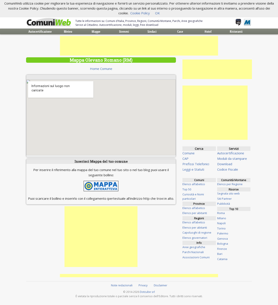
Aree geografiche (193, 247)
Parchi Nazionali (193, 252)
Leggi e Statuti (193, 169)
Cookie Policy (140, 13)
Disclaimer (160, 285)
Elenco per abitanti (194, 213)
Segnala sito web (228, 193)
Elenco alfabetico (193, 184)
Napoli (221, 223)
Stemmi (124, 31)
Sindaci (152, 31)
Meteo (68, 31)
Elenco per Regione (230, 184)
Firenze (222, 249)
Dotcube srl (147, 292)
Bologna (222, 244)
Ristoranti (236, 31)
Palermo (222, 233)
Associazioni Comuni (196, 257)
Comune (188, 153)
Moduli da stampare (232, 158)
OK (157, 13)
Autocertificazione (40, 31)
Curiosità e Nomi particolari (193, 196)
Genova (222, 239)
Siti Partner (224, 199)
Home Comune (101, 68)
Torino (221, 228)
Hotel (208, 31)
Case (180, 31)
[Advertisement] (139, 46)
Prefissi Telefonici (195, 164)
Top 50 (186, 189)
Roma (221, 213)
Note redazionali (121, 285)
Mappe (96, 31)
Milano (221, 218)
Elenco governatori (194, 238)
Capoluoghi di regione (196, 232)
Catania (222, 259)
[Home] (49, 22)
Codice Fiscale (227, 169)
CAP (185, 158)
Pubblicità (223, 204)
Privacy (143, 285)
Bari (219, 254)
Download (224, 164)
